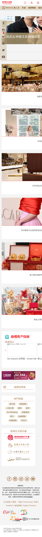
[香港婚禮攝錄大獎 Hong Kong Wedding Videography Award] (18, 459)
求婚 (24, 8)
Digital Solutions (29, 505)
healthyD (9, 505)
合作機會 (20, 530)
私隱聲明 (10, 531)
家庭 (36, 502)
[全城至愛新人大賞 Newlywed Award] (18, 452)
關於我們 (9, 530)
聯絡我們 (34, 530)
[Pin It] (3, 43)
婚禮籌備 (32, 8)
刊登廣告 (14, 530)
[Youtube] (3, 56)
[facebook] (3, 23)
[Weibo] (3, 36)
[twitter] (3, 50)
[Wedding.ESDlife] (7, 2)
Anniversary (28, 502)
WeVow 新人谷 (13, 8)
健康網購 (18, 505)
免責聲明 (29, 497)
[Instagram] (3, 30)
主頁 (4, 530)
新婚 (20, 502)
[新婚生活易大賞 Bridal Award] (18, 445)
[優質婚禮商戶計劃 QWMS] (18, 437)
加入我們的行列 (27, 530)
